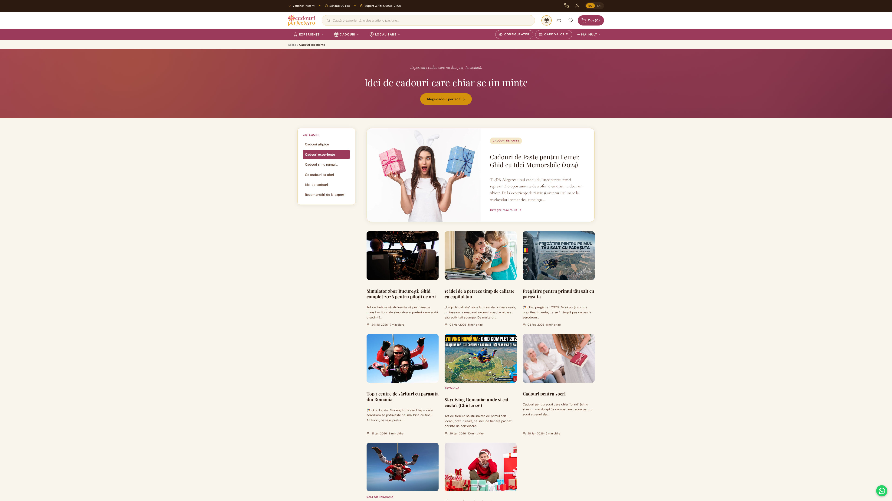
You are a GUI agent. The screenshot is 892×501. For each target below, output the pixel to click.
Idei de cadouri (316, 185)
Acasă (292, 45)
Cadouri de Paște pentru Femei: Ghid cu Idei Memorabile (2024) (535, 161)
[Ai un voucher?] (559, 20)
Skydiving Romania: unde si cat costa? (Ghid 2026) (476, 402)
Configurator (516, 34)
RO (590, 5)
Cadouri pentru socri (544, 394)
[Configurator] (546, 20)
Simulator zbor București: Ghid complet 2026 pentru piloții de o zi (401, 294)
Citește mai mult (503, 210)
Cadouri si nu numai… (321, 164)
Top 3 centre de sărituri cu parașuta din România (403, 396)
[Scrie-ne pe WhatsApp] (881, 490)
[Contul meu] (577, 5)
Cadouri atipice (317, 144)
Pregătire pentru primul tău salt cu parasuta (558, 294)
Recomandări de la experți (325, 195)
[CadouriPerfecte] (301, 20)
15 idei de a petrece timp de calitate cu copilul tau (480, 294)
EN (599, 5)
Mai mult (587, 34)
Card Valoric (556, 34)
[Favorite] (571, 20)
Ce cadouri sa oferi (319, 175)
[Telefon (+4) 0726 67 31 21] (566, 5)
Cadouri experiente (320, 154)
